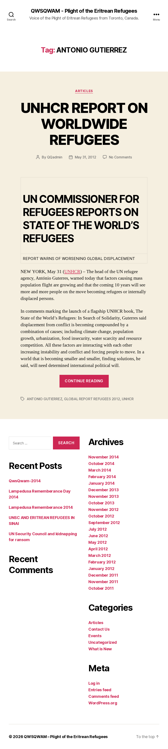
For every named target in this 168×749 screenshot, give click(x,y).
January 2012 (101, 568)
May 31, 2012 (85, 157)
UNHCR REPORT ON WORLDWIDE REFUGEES (84, 123)
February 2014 (102, 476)
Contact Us (98, 629)
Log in (94, 683)
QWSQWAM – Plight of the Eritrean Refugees (66, 736)
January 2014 (101, 483)
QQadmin (54, 157)
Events (94, 635)
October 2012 (101, 516)
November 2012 (103, 509)
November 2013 (103, 496)
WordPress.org (102, 703)
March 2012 (99, 555)
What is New (100, 649)
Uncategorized (102, 642)
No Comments (120, 157)
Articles (84, 91)
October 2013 (101, 503)
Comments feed (103, 696)
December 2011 (103, 575)
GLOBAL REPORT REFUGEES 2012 (92, 399)
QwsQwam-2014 (25, 481)
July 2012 (97, 529)
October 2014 (101, 463)
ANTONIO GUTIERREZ (44, 399)
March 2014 (99, 470)
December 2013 (103, 490)
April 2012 (98, 549)
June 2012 (98, 535)
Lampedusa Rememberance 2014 (41, 507)
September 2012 (104, 522)
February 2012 (102, 562)
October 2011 (101, 588)
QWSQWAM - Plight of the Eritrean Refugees (84, 11)
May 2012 (97, 542)
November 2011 (103, 581)
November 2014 (103, 457)
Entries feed (99, 690)
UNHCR (72, 272)
